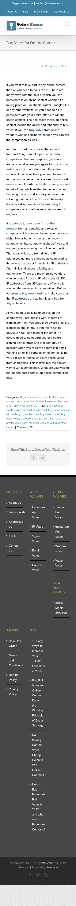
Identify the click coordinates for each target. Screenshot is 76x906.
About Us (15, 502)
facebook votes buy (31, 418)
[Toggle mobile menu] (67, 24)
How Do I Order (15, 643)
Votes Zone (46, 863)
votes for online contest (35, 423)
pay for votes (13, 423)
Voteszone (52, 867)
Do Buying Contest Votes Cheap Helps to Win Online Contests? (38, 755)
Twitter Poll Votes (59, 512)
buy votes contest (50, 414)
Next (64, 66)
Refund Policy (14, 677)
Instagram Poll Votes (61, 531)
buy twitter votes (29, 414)
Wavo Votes (59, 563)
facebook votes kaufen (49, 401)
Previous (51, 66)
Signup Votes (36, 538)
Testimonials (15, 512)
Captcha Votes (37, 567)
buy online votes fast (35, 410)
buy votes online (25, 401)
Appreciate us (15, 524)
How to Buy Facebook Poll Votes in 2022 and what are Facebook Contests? (38, 807)
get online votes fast (55, 418)
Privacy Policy (14, 691)
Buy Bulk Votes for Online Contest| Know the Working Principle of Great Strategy (38, 703)
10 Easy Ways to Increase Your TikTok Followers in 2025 (38, 656)
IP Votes (37, 526)
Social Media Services (61, 607)
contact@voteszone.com (50, 3)
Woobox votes (60, 548)
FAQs (12, 536)
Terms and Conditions (15, 660)
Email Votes (35, 553)
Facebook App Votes (38, 512)
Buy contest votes (30, 397)
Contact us (14, 548)
